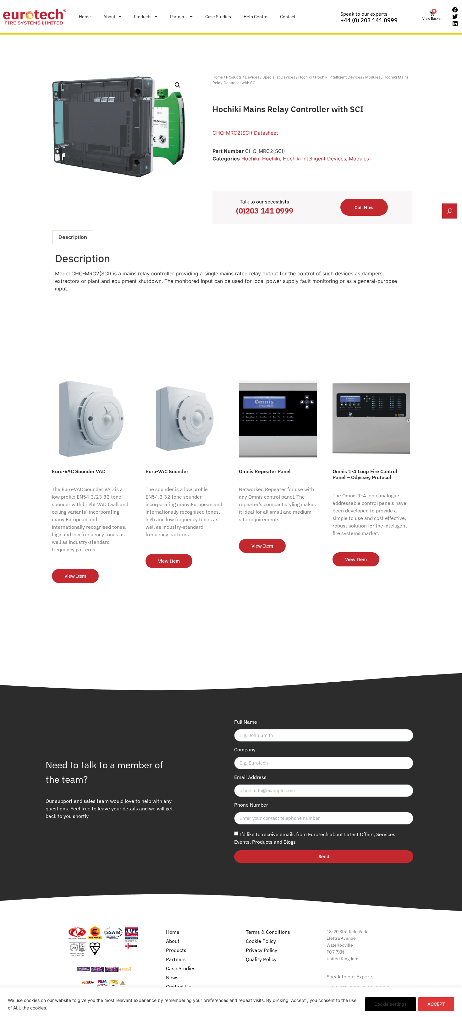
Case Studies (218, 16)
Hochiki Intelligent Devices (338, 77)
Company (245, 750)
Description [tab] (72, 237)
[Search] (449, 211)
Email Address (250, 777)
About (109, 16)
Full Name (245, 722)
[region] (231, 1002)
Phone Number (251, 805)
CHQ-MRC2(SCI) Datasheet (245, 133)
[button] (177, 85)
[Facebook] (455, 10)
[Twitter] (455, 16)
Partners (178, 16)
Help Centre (255, 16)
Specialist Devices (278, 77)
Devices (252, 77)
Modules (372, 77)
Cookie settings (390, 1004)
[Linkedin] (455, 23)
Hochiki (305, 77)
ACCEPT (436, 1004)
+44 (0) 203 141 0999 (369, 20)
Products (142, 16)
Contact (287, 16)
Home (85, 16)
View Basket (432, 18)
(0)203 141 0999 (264, 211)
